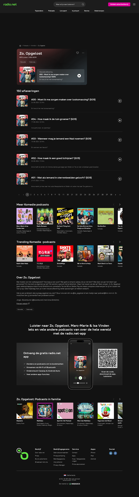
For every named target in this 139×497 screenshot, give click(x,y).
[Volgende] (119, 203)
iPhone (93, 452)
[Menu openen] (134, 4)
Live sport (63, 11)
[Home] (20, 45)
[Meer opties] (83, 53)
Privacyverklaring (59, 456)
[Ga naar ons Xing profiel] (115, 453)
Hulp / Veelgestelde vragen (78, 460)
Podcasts (51, 11)
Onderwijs (32, 62)
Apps (73, 456)
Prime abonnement (78, 464)
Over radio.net (40, 452)
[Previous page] (23, 194)
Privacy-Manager (59, 465)
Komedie (23, 62)
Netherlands (70, 475)
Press (37, 456)
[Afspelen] (79, 75)
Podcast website (22, 303)
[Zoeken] (83, 4)
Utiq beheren (58, 462)
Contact (74, 452)
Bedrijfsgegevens (59, 459)
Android (93, 459)
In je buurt (75, 11)
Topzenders (39, 11)
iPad (92, 456)
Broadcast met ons (41, 462)
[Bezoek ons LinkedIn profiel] (111, 453)
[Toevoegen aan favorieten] (77, 53)
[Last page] (120, 194)
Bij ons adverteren (41, 459)
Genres (86, 11)
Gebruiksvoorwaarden (61, 452)
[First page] (19, 194)
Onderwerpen (99, 11)
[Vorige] (113, 203)
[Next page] (115, 194)
